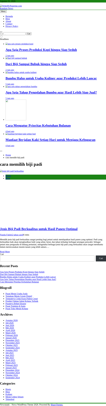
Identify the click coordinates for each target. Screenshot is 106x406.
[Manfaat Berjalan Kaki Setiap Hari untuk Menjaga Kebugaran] (21, 134)
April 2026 (10, 330)
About (8, 21)
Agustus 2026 (12, 320)
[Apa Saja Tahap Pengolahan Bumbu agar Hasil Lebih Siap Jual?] (21, 86)
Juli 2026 (10, 323)
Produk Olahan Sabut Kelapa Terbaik (22, 301)
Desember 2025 (12, 340)
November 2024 (13, 373)
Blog (8, 19)
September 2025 (13, 348)
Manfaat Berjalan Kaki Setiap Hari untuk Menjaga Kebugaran (50, 140)
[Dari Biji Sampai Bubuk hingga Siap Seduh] (16, 58)
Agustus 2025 (12, 350)
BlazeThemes (57, 405)
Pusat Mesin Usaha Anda (16, 293)
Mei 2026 (10, 328)
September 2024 (13, 378)
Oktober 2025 (12, 345)
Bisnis (8, 176)
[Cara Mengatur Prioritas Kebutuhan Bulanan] (16, 119)
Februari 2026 (12, 335)
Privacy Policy (12, 26)
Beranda (9, 16)
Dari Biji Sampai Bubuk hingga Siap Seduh (36, 64)
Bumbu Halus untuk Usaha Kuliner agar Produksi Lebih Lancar (51, 78)
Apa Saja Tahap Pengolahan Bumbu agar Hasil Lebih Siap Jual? (51, 92)
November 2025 (13, 343)
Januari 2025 (11, 368)
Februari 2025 (12, 365)
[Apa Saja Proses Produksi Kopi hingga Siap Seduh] (19, 44)
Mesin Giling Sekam (14, 397)
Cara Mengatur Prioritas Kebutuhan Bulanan (38, 125)
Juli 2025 (10, 353)
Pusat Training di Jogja (15, 306)
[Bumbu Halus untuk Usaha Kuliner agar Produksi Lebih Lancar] (21, 72)
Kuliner (9, 394)
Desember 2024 (12, 370)
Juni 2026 (10, 325)
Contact (9, 24)
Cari (2, 254)
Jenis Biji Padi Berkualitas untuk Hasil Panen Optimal (39, 229)
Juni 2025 (10, 355)
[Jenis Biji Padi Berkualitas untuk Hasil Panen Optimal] (12, 171)
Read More (5, 251)
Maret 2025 (11, 363)
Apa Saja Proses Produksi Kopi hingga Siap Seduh (41, 50)
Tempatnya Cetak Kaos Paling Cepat (22, 298)
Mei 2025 (10, 358)
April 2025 (10, 360)
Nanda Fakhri (6, 235)
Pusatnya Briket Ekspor (16, 303)
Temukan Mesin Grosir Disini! (19, 296)
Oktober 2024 (12, 375)
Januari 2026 (11, 338)
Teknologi (10, 399)
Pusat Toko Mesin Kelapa (17, 308)
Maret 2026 (11, 333)
